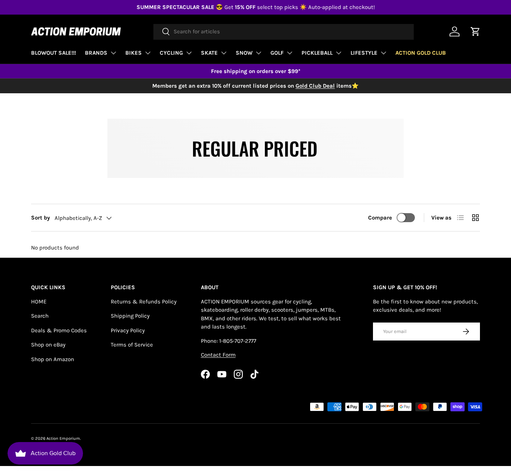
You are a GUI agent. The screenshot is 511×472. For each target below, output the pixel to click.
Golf (277, 52)
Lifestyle (364, 52)
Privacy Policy (128, 330)
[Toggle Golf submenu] (289, 52)
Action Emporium (63, 438)
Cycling (171, 52)
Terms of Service (132, 344)
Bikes (133, 52)
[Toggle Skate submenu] (223, 52)
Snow (244, 52)
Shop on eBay (48, 344)
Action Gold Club (420, 52)
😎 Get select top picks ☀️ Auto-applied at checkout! (256, 7)
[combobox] (283, 31)
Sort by (40, 217)
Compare (380, 217)
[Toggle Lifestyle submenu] (383, 52)
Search (40, 315)
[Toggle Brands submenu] (113, 52)
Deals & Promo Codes (59, 330)
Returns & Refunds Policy (144, 301)
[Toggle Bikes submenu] (147, 52)
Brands (96, 52)
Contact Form (218, 354)
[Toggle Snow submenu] (258, 52)
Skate (209, 52)
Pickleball (317, 52)
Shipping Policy (130, 315)
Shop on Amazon (52, 359)
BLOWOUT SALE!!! (53, 52)
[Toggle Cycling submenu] (188, 52)
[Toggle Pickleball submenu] (338, 52)
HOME (38, 301)
